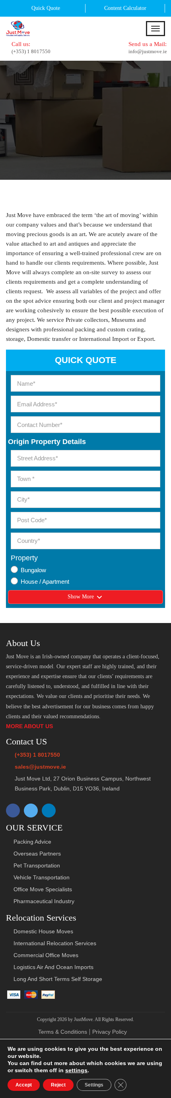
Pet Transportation (37, 865)
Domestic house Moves (43, 931)
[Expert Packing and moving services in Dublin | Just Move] (18, 28)
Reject (58, 1085)
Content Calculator (125, 8)
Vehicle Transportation (42, 877)
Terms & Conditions (62, 1032)
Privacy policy (109, 1032)
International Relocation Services (55, 943)
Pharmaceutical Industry (44, 901)
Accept (24, 1085)
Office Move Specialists (43, 889)
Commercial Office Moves (46, 955)
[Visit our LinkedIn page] (49, 810)
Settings (94, 1085)
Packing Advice (32, 841)
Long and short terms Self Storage (58, 979)
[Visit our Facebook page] (13, 810)
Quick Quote (45, 8)
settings (76, 1070)
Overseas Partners (37, 853)
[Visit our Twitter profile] (31, 810)
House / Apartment (45, 581)
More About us (29, 726)
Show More (81, 597)
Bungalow (33, 570)
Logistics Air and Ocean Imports (53, 967)
